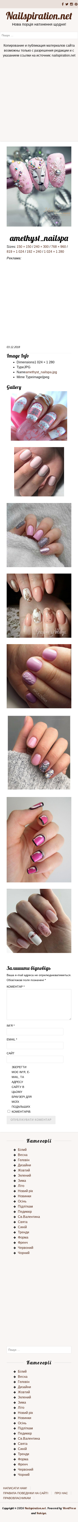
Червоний (25, 1247)
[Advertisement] (39, 100)
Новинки (24, 1196)
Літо (21, 1186)
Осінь (22, 1201)
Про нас (61, 1493)
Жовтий (24, 1170)
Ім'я (11, 1025)
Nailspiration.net (39, 15)
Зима (22, 1180)
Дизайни (24, 1165)
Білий (22, 1149)
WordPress (69, 1508)
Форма (23, 1237)
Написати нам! (15, 1488)
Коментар (16, 986)
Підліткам (25, 1206)
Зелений (24, 1175)
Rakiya (41, 1513)
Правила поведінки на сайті (25, 1493)
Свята (22, 1222)
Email (12, 1039)
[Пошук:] (39, 35)
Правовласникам (17, 1498)
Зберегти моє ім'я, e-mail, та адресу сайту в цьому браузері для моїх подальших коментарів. (22, 1089)
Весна (22, 1155)
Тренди (23, 1232)
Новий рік (25, 1191)
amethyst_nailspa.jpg (41, 372)
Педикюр (25, 1211)
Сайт (11, 1053)
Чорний (24, 1253)
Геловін (24, 1160)
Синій (22, 1227)
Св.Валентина (29, 1217)
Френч (23, 1242)
